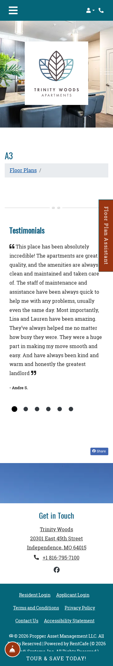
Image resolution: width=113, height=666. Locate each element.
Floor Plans (23, 170)
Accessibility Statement (69, 621)
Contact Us (26, 621)
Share (101, 450)
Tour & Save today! (56, 658)
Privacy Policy (80, 608)
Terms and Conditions (36, 608)
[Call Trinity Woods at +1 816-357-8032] (101, 10)
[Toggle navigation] (13, 10)
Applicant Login (72, 595)
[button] (90, 10)
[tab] (14, 409)
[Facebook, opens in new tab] (56, 570)
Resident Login (35, 595)
